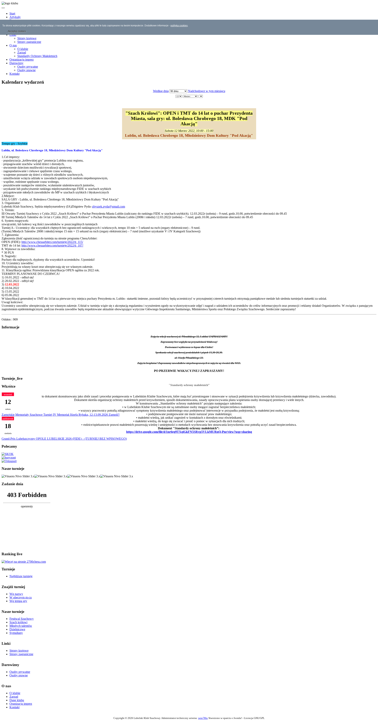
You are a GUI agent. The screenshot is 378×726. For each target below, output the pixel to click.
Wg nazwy (16, 594)
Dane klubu (16, 700)
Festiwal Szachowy (21, 618)
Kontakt (14, 73)
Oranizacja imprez (20, 703)
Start (12, 13)
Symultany (16, 633)
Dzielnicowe (17, 629)
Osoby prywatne (27, 66)
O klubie (22, 49)
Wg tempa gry (18, 601)
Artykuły (15, 17)
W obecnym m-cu (20, 597)
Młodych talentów (20, 625)
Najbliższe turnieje (20, 576)
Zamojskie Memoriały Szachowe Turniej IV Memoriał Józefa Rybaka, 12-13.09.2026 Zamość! (61, 414)
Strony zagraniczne (29, 41)
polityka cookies (179, 25)
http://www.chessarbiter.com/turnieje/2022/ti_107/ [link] (52, 245)
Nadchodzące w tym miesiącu (206, 91)
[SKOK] (8, 454)
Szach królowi (18, 622)
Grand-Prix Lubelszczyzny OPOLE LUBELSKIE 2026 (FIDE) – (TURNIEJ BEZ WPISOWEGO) (64, 438)
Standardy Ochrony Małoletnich (37, 56)
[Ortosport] (9, 461)
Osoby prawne (26, 70)
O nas (13, 45)
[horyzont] (9, 457)
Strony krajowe (26, 38)
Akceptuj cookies (17, 31)
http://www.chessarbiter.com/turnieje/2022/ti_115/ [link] (52, 242)
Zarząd (21, 52)
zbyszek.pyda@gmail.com (108, 206)
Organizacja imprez (21, 59)
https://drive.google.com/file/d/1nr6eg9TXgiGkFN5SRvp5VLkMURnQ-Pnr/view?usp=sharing (189, 431)
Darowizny (16, 63)
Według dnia (161, 91)
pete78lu (203, 718)
